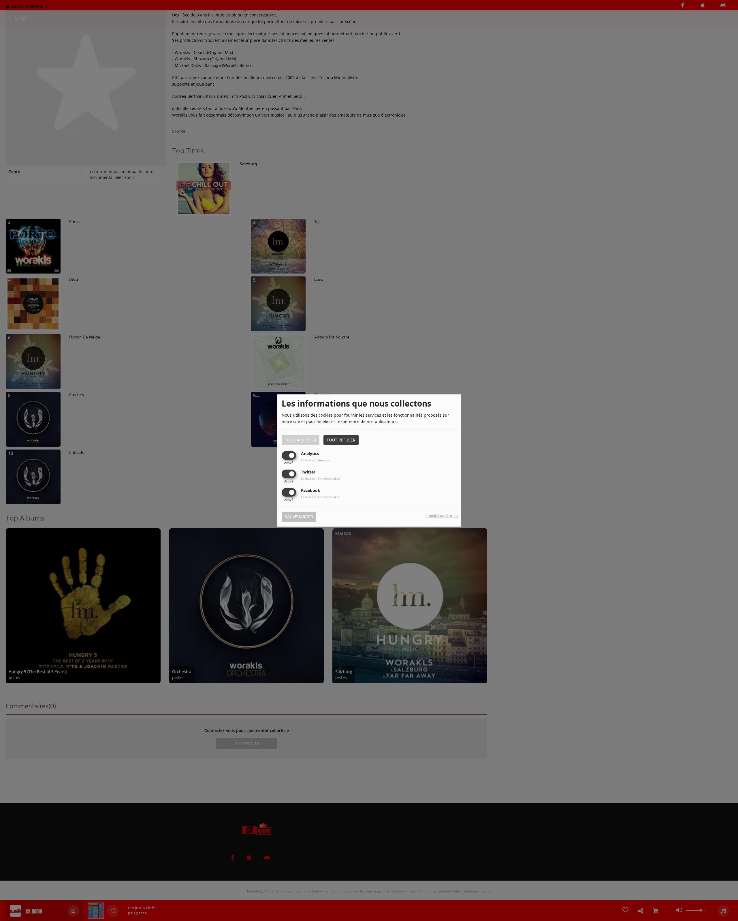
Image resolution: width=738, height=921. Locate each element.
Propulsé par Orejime (442, 516)
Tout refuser (341, 440)
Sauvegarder (299, 517)
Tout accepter (300, 440)
